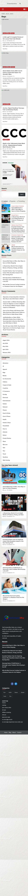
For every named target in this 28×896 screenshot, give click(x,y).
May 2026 (5, 346)
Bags (9, 33)
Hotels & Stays (7, 422)
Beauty (12, 33)
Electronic (5, 397)
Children (5, 382)
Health (4, 419)
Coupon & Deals (14, 206)
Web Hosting (6, 460)
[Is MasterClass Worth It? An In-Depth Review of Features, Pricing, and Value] (6, 218)
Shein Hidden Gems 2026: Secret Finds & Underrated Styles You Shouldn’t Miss (12, 72)
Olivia (5, 76)
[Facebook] (12, 683)
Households (6, 425)
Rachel (5, 600)
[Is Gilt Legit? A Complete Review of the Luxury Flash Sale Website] (14, 26)
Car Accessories (7, 378)
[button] (20, 3)
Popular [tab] (12, 201)
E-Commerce (21, 206)
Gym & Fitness (19, 225)
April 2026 (5, 349)
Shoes (8, 139)
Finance (5, 410)
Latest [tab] (5, 201)
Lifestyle (5, 432)
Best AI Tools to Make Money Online (12, 314)
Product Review (7, 438)
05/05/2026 (10, 40)
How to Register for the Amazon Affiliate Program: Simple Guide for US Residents (14, 305)
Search (4, 188)
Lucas (5, 40)
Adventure (13, 225)
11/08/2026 (10, 490)
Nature (4, 435)
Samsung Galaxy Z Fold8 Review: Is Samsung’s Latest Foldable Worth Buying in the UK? (13, 279)
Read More (5, 48)
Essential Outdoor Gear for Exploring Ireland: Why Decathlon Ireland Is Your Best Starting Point (13, 272)
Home (5, 732)
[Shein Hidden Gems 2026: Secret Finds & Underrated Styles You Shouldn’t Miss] (14, 60)
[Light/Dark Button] (24, 9)
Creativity (5, 388)
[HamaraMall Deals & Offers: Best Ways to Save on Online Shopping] (6, 208)
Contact (19, 732)
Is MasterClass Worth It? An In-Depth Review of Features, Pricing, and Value (13, 266)
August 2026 (6, 340)
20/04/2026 (10, 76)
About (14, 732)
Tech (22, 235)
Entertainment (6, 400)
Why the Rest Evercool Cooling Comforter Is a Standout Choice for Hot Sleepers (14, 285)
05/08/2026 (10, 516)
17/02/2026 (10, 111)
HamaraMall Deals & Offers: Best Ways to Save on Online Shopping (18, 209)
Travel (4, 454)
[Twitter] (15, 683)
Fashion (12, 66)
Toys (4, 450)
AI (3, 366)
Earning (5, 394)
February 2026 (6, 352)
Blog (10, 732)
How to (16, 215)
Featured (13, 215)
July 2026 (5, 343)
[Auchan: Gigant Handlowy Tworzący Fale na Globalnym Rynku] (14, 97)
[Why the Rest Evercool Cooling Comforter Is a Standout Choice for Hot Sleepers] (6, 248)
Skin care (5, 444)
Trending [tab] (21, 201)
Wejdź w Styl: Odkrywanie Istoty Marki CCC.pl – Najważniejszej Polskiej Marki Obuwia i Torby (14, 145)
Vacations (5, 457)
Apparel (4, 33)
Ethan (5, 111)
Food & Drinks (6, 413)
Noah (5, 572)
